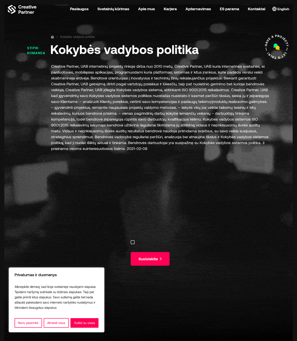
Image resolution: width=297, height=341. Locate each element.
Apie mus (146, 8)
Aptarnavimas (198, 8)
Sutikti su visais (84, 323)
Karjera (170, 8)
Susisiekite (148, 258)
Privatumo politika (70, 307)
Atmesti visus (56, 323)
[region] (56, 299)
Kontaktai (256, 8)
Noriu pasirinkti (28, 323)
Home (52, 37)
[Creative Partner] (22, 8)
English (283, 9)
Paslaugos (79, 8)
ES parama (229, 8)
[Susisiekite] (276, 47)
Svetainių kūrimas (113, 8)
